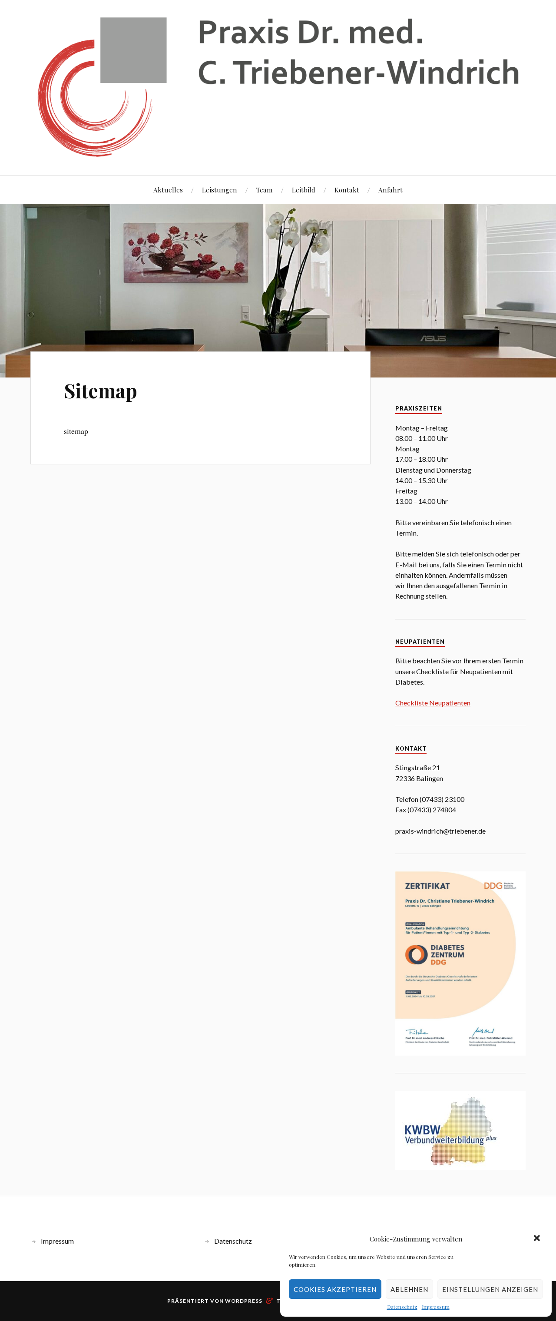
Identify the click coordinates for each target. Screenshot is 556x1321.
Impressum (436, 1306)
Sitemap (100, 390)
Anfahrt (390, 189)
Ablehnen (409, 1289)
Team (264, 189)
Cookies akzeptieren (335, 1289)
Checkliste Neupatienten (432, 703)
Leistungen (219, 189)
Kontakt (346, 189)
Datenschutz (402, 1306)
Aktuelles (168, 189)
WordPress (243, 1301)
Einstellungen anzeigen (490, 1289)
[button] (538, 1239)
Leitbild (303, 189)
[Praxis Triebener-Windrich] (278, 87)
